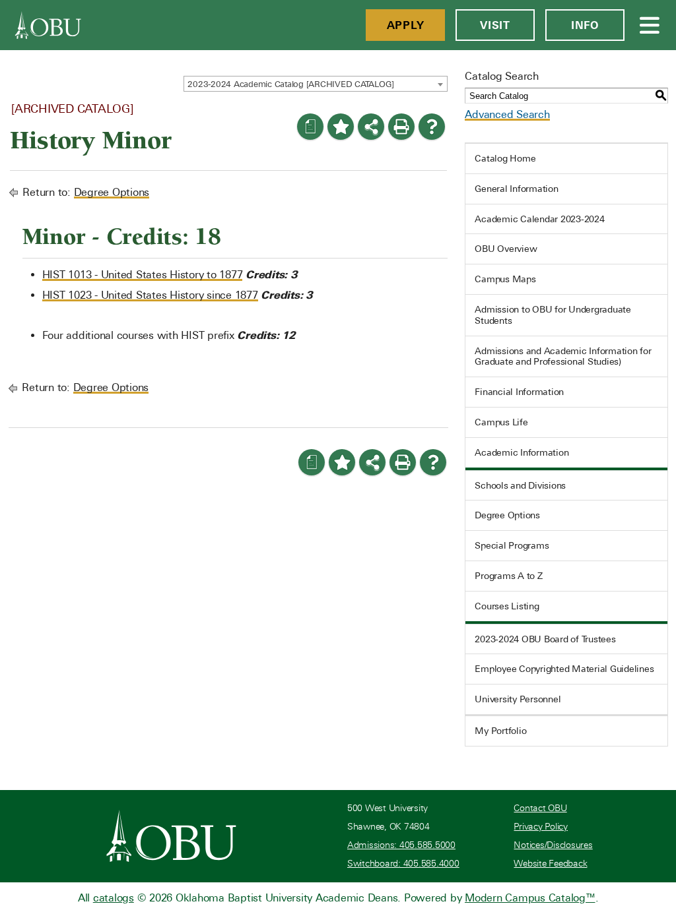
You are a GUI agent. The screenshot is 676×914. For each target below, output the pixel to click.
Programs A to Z (508, 575)
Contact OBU (540, 808)
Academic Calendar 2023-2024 (539, 219)
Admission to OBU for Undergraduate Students (553, 315)
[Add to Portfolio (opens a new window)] (340, 126)
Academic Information (521, 452)
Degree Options (112, 192)
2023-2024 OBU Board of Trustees (545, 639)
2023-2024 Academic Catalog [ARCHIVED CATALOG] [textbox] (290, 84)
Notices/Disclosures (553, 845)
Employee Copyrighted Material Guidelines (564, 668)
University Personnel (517, 699)
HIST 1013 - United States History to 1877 (142, 274)
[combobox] (316, 84)
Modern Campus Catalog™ (530, 898)
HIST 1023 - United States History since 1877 (150, 295)
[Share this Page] (371, 126)
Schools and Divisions (520, 485)
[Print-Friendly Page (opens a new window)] (401, 126)
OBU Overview (506, 248)
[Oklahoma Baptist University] (171, 836)
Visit (495, 25)
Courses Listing (507, 606)
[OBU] (48, 25)
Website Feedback (550, 863)
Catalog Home (505, 158)
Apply (405, 25)
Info (585, 25)
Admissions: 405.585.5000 (401, 845)
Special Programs (512, 545)
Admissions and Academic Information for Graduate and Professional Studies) (563, 356)
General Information (516, 188)
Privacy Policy (541, 826)
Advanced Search (507, 114)
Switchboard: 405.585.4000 (403, 863)
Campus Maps (505, 279)
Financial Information (519, 391)
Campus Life (501, 422)
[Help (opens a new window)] (432, 126)
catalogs (113, 898)
